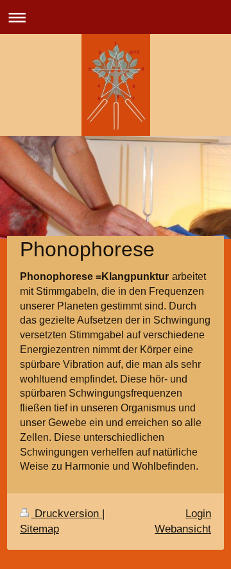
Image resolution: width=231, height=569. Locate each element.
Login (198, 513)
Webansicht (183, 529)
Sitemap (39, 529)
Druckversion (66, 513)
